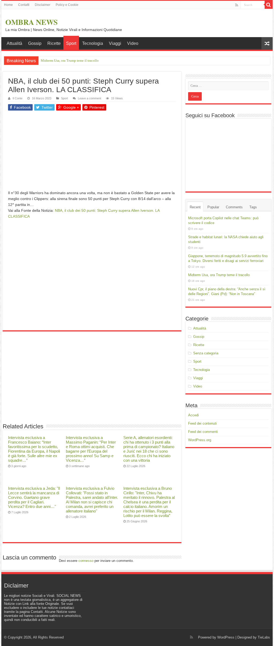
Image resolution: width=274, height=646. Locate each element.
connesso (85, 561)
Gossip (34, 43)
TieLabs (264, 637)
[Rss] (237, 5)
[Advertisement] (92, 152)
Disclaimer (42, 5)
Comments (234, 207)
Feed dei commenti (203, 432)
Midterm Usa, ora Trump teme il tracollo (70, 60)
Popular (213, 207)
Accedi (193, 415)
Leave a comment (89, 98)
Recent (195, 207)
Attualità (14, 43)
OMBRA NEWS (31, 22)
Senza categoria (205, 353)
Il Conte (17, 98)
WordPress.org (199, 440)
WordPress (225, 637)
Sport (71, 43)
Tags (253, 207)
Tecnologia (92, 43)
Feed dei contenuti (202, 423)
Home (8, 5)
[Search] (269, 5)
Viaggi (115, 43)
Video (132, 43)
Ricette (54, 43)
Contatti (23, 5)
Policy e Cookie (67, 5)
